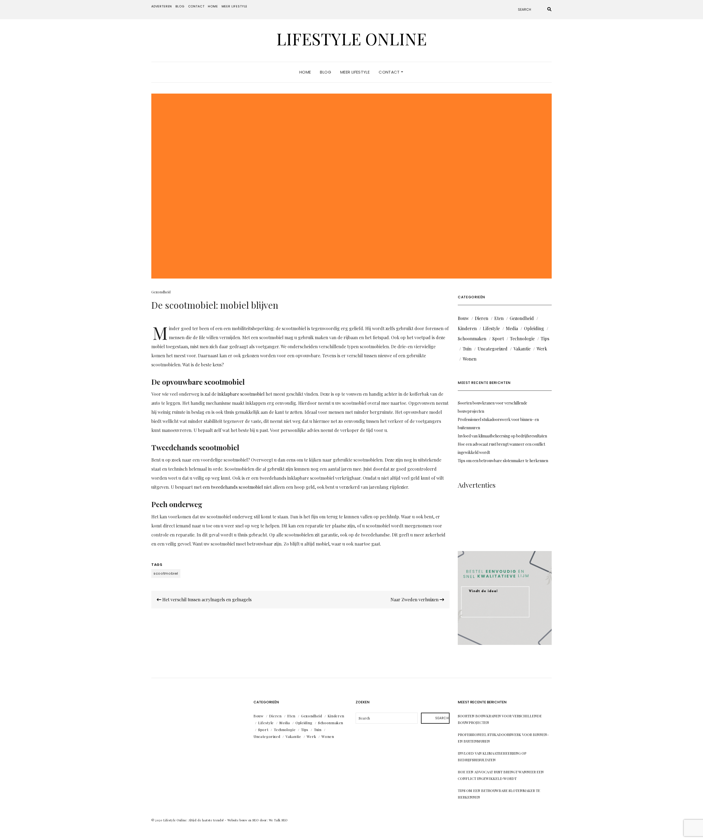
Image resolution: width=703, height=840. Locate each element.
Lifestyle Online (351, 38)
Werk (542, 349)
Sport (498, 338)
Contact (196, 6)
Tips (545, 338)
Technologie (522, 338)
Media (512, 328)
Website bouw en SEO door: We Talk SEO (257, 820)
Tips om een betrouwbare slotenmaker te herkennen (503, 460)
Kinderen (467, 328)
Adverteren (161, 6)
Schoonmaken (472, 338)
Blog (179, 6)
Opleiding (534, 328)
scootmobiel (166, 573)
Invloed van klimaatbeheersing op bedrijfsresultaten (502, 436)
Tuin (467, 349)
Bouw (463, 318)
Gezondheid (161, 292)
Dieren (481, 318)
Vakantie (522, 349)
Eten (499, 318)
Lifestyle (491, 328)
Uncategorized (492, 349)
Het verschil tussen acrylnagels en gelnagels (206, 599)
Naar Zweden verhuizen (415, 599)
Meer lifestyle (235, 6)
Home (213, 6)
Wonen (469, 359)
